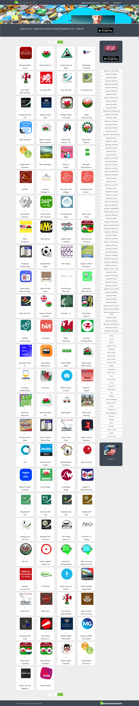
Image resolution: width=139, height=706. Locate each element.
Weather (111, 366)
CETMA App (45, 586)
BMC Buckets (45, 239)
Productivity (111, 386)
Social (111, 376)
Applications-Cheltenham (111, 121)
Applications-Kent (111, 181)
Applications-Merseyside (111, 205)
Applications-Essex (111, 151)
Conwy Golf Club (86, 90)
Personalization (111, 389)
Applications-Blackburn (111, 87)
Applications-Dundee (111, 141)
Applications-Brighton (111, 104)
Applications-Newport (111, 218)
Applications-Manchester (111, 201)
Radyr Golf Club (24, 313)
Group (105, 3)
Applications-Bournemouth (111, 97)
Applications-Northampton (111, 222)
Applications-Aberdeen (111, 74)
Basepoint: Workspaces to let (86, 167)
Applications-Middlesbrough (111, 208)
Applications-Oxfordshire (111, 238)
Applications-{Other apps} (111, 331)
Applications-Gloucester (111, 165)
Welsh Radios (66, 413)
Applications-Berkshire (111, 81)
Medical (111, 396)
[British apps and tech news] (105, 30)
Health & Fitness (111, 403)
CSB (24, 462)
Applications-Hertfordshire (111, 171)
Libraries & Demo (111, 346)
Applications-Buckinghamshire (111, 111)
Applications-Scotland (111, 248)
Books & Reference (111, 399)
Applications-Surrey (111, 279)
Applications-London (111, 198)
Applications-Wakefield (111, 292)
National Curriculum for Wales (25, 589)
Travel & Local (111, 436)
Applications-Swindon (111, 285)
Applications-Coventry (111, 131)
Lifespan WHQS (45, 685)
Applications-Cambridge (111, 114)
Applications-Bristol (111, 108)
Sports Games (111, 359)
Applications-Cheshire (111, 124)
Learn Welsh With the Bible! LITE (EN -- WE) (24, 93)
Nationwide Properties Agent (86, 68)
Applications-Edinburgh (111, 144)
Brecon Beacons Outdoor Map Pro (45, 440)
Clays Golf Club (66, 90)
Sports (111, 423)
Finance (111, 406)
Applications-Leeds (111, 188)
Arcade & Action (111, 362)
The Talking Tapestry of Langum (66, 539)
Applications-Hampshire (111, 168)
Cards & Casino (111, 352)
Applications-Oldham (111, 235)
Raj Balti (25, 189)
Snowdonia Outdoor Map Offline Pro (25, 266)
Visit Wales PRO (45, 90)
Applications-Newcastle (111, 215)
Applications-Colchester (111, 128)
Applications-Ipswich (111, 178)
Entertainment (111, 409)
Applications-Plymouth (111, 245)
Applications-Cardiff (111, 118)
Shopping (111, 419)
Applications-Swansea (111, 282)
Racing (111, 339)
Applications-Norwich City (111, 228)
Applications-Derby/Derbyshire (111, 134)
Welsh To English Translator (66, 167)
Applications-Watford (111, 302)
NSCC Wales (66, 264)
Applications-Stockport (111, 265)
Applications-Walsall (111, 299)
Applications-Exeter (111, 155)
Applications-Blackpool (111, 91)
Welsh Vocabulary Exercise (25, 241)
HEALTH (111, 342)
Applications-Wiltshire (111, 321)
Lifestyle (111, 433)
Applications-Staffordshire (111, 262)
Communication (111, 379)
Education (111, 426)
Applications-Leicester (111, 191)
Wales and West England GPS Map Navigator (86, 589)
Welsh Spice (45, 611)
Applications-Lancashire (111, 185)
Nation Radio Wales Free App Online (24, 291)
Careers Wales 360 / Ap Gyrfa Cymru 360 (45, 217)
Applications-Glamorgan (111, 158)
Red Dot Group (86, 462)
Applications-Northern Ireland (111, 225)
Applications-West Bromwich (111, 306)
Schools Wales (45, 487)
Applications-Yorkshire (111, 327)
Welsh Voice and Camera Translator (66, 589)
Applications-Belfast (111, 77)
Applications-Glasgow (111, 161)
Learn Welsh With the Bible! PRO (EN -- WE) (66, 614)
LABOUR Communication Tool (24, 341)
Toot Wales (45, 338)
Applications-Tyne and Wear (111, 289)
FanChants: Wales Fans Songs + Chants (24, 415)
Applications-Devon (111, 138)
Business (111, 416)
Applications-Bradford (111, 101)
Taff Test (25, 561)
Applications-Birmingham (111, 84)
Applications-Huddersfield (111, 175)
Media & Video (111, 356)
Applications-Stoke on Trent (111, 269)
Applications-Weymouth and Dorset (111, 313)
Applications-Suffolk (111, 272)
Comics (111, 336)
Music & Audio (111, 430)
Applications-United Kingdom (111, 71)
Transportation (111, 369)
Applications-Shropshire (111, 255)
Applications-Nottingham (111, 232)
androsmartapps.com (90, 3)
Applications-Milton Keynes (111, 212)
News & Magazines (111, 413)
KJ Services (45, 388)
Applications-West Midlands (111, 309)
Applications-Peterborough (111, 242)
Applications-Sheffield (111, 252)
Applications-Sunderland (111, 275)
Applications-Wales (111, 295)
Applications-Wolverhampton (111, 324)
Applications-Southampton (111, 259)
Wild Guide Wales (45, 164)
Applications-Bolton (111, 94)
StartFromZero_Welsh (47, 65)
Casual (111, 383)
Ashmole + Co (66, 313)
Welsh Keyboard (25, 140)
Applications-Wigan (111, 317)
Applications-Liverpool (111, 195)
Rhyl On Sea (25, 611)
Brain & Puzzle (111, 372)
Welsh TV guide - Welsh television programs (45, 142)
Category (117, 3)
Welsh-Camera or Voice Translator (66, 390)
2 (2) (60, 42)
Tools (111, 393)
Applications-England (111, 148)
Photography (111, 349)
